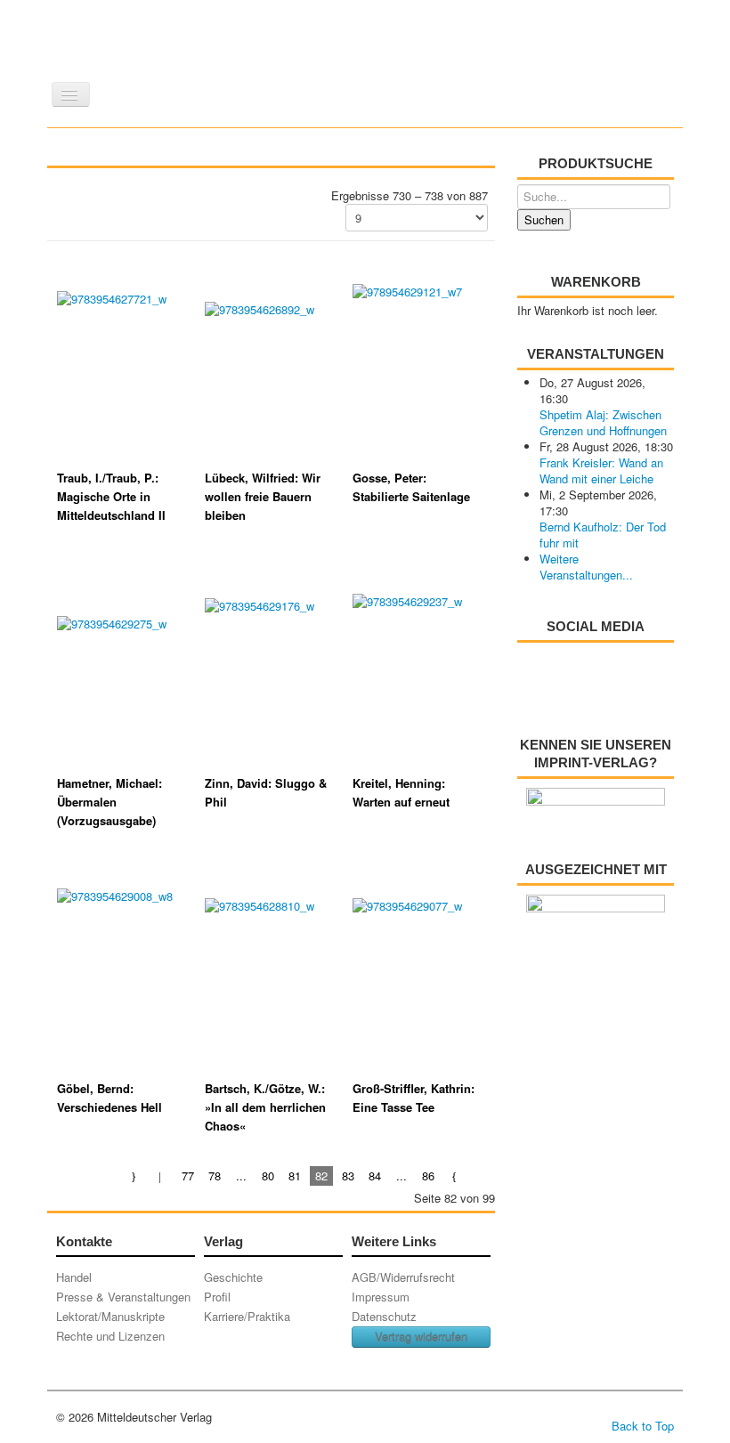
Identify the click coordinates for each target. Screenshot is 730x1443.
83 (348, 1175)
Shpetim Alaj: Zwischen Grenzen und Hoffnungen (603, 422)
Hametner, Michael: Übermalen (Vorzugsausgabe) (109, 801)
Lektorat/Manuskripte (110, 1316)
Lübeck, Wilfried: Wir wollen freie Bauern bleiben (262, 496)
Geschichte (233, 1277)
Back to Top (643, 1425)
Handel (74, 1277)
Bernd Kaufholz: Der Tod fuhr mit (602, 534)
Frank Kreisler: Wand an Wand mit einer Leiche (601, 470)
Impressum (381, 1296)
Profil (217, 1296)
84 (375, 1175)
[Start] (134, 1175)
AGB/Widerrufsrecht (403, 1277)
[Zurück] (161, 1175)
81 (294, 1175)
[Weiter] (455, 1175)
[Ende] (482, 1175)
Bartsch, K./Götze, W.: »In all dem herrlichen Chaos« (265, 1107)
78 (214, 1175)
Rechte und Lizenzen (110, 1335)
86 (428, 1175)
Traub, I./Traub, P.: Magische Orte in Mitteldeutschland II (111, 496)
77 (188, 1175)
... (241, 1175)
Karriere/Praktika (247, 1316)
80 (268, 1175)
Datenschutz (384, 1316)
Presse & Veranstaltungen (123, 1296)
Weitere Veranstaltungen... (586, 566)
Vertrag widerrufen (421, 1336)
